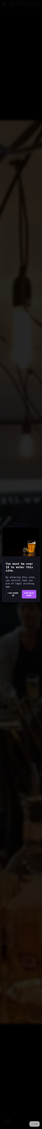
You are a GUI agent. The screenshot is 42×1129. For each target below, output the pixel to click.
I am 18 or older (29, 594)
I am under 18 (13, 594)
